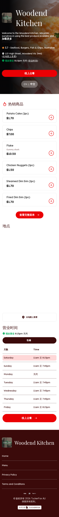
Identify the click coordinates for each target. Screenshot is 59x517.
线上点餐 (30, 73)
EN (25, 84)
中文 (32, 84)
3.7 (6, 47)
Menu (5, 465)
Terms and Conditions (13, 484)
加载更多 (7, 38)
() (9, 56)
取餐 (29, 340)
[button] (29, 116)
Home (5, 456)
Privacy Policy (9, 474)
